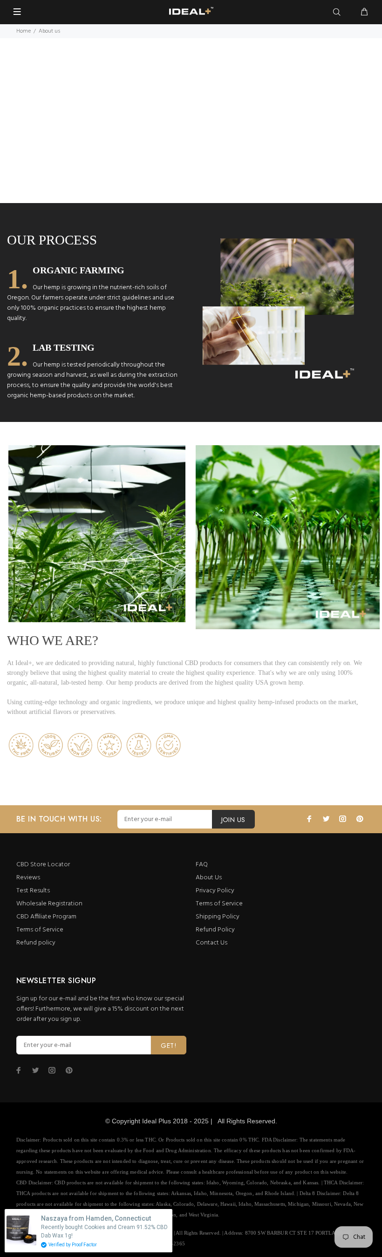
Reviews (28, 877)
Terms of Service (39, 929)
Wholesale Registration (49, 903)
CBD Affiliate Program (46, 916)
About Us (209, 877)
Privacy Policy (215, 890)
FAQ (202, 864)
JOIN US (233, 819)
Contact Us (211, 943)
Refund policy (35, 943)
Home (23, 31)
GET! (169, 1045)
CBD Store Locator (43, 864)
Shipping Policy (217, 916)
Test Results (33, 890)
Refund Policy (215, 929)
